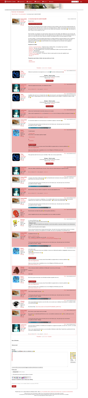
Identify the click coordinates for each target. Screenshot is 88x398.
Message (22, 77)
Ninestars (22, 219)
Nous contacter (51, 391)
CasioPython (31, 140)
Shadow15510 (23, 19)
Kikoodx (22, 267)
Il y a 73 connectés (44, 391)
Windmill (30, 60)
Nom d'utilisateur (15, 340)
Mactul (22, 130)
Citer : (65, 70)
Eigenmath (31, 48)
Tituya (21, 71)
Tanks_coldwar (31, 253)
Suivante (49, 67)
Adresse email (14, 345)
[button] (21, 1)
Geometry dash (32, 49)
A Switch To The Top (33, 53)
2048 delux (31, 50)
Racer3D (30, 55)
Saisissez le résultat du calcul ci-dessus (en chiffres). (22, 379)
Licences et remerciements (68, 391)
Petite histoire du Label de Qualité (35, 23)
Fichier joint (14, 369)
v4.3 (21, 391)
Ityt (21, 210)
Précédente (39, 67)
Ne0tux (41, 113)
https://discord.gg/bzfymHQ (33, 147)
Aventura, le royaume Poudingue (35, 46)
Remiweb (50, 113)
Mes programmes (49, 80)
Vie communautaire (22, 14)
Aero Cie (30, 51)
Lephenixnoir (23, 84)
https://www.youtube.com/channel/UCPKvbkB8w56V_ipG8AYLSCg (48, 306)
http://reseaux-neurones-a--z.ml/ (34, 151)
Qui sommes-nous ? (58, 391)
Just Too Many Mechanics (34, 54)
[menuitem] (21, 1)
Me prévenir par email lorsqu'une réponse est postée (23, 374)
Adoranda (53, 77)
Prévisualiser (73, 362)
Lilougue (22, 301)
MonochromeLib (32, 61)
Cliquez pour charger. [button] (32, 9)
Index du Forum (15, 14)
